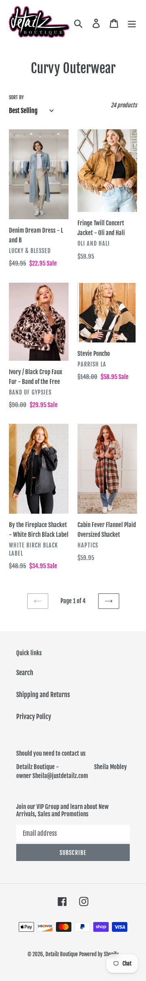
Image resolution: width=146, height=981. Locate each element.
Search (24, 673)
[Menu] (132, 23)
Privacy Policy (33, 717)
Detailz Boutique (61, 954)
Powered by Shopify (99, 954)
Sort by (16, 97)
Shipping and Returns (43, 695)
